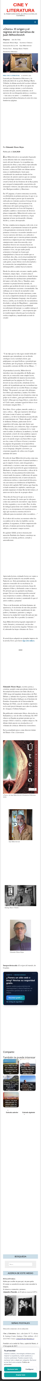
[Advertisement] (20, 124)
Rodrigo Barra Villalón (20, 48)
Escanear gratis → (15, 998)
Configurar (30, 1369)
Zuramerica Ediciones (10, 51)
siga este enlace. (28, 640)
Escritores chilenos (26, 42)
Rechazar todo (12, 1369)
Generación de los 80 (10, 45)
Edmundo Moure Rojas (10, 42)
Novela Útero (7, 48)
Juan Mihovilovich (25, 45)
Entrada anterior (12, 1112)
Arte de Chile (16, 40)
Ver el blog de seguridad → (15, 1002)
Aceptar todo (20, 1375)
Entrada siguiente (28, 1112)
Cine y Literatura (13, 75)
